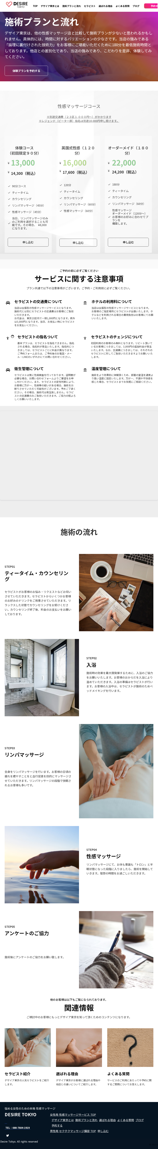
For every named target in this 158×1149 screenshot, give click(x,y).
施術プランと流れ (71, 6)
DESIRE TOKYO (20, 1114)
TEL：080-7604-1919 (17, 1127)
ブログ (136, 6)
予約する (57, 1125)
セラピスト (90, 6)
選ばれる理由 (105, 6)
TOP (35, 6)
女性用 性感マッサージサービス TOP (73, 1115)
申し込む (103, 1131)
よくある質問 (122, 6)
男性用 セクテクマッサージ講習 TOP (73, 1131)
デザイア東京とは (50, 6)
